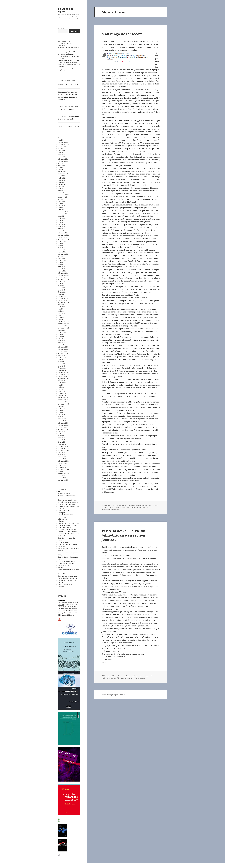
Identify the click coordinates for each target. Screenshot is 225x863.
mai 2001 (61, 472)
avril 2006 (61, 438)
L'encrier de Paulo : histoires (67, 532)
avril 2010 (61, 338)
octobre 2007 (62, 402)
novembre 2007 (63, 400)
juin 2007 (61, 410)
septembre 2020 (63, 148)
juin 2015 (61, 220)
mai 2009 (61, 362)
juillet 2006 (62, 434)
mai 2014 (61, 246)
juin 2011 (61, 309)
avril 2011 (61, 313)
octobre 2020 (62, 146)
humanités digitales (64, 527)
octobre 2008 (62, 377)
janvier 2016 (62, 210)
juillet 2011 (62, 307)
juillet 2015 (62, 218)
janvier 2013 (62, 271)
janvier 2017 (62, 193)
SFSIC (143, 267)
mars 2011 (61, 315)
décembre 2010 (63, 322)
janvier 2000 (62, 478)
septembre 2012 (63, 279)
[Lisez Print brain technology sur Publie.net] (59, 855)
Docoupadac (62, 513)
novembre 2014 (63, 235)
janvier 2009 (62, 370)
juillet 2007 (62, 408)
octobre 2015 (62, 214)
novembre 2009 (63, 349)
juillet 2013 (62, 260)
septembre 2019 (63, 163)
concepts (104, 507)
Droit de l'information (65, 515)
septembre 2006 (63, 429)
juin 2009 (61, 360)
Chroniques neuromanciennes (68, 502)
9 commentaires (140, 678)
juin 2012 (61, 284)
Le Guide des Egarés (65, 10)
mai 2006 (61, 436)
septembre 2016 (63, 199)
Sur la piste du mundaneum (67, 578)
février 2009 (62, 368)
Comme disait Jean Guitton (67, 504)
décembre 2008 (63, 372)
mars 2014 (61, 248)
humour (110, 507)
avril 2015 (61, 224)
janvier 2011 (62, 319)
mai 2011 (61, 311)
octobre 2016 (62, 197)
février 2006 (62, 442)
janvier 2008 (62, 396)
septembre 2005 (63, 450)
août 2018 (61, 176)
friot (118, 678)
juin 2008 (61, 385)
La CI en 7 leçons (63, 536)
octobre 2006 (62, 427)
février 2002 (62, 467)
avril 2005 (61, 453)
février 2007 (62, 419)
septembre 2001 (63, 469)
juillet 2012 (62, 281)
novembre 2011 (63, 298)
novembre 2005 (63, 448)
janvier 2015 (62, 231)
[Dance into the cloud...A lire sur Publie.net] (62, 830)
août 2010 (61, 330)
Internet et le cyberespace (67, 530)
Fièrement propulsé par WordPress (113, 695)
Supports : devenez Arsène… (67, 576)
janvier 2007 (62, 421)
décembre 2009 (63, 347)
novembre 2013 (63, 254)
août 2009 (61, 355)
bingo (156, 505)
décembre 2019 (63, 159)
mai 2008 (61, 387)
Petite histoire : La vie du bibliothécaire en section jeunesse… (123, 535)
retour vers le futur (64, 565)
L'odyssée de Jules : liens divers (68, 534)
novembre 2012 (63, 275)
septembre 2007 (63, 404)
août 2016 (61, 201)
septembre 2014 (63, 239)
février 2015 (62, 229)
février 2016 (62, 208)
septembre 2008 (63, 379)
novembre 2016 (63, 195)
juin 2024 (61, 140)
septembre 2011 (63, 303)
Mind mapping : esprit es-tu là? (68, 544)
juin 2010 (61, 334)
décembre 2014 (63, 233)
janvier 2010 (62, 345)
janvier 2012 (62, 294)
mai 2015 (61, 222)
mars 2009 (61, 366)
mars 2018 (61, 180)
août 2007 (61, 406)
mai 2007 (61, 412)
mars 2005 (61, 455)
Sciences (61, 568)
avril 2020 (61, 155)
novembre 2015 (63, 212)
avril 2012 (61, 288)
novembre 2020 (63, 144)
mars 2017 (61, 189)
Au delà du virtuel (64, 494)
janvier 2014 (62, 252)
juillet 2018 (62, 178)
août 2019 (61, 165)
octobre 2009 (62, 351)
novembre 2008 (63, 374)
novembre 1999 (63, 480)
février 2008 (62, 393)
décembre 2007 (63, 398)
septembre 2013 (63, 256)
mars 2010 (61, 341)
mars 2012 (61, 290)
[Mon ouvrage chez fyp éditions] (59, 821)
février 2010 (62, 343)
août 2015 (61, 216)
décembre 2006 (63, 423)
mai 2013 (61, 265)
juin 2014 (61, 243)
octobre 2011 (62, 300)
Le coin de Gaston (64, 542)
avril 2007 (61, 415)
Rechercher (62, 28)
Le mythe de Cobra (73, 85)
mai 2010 (61, 336)
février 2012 (62, 292)
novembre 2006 (63, 425)
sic (147, 507)
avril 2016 (61, 205)
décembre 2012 (63, 273)
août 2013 (61, 258)
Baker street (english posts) (67, 500)
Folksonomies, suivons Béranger (69, 523)
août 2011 (61, 305)
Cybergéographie (64, 511)
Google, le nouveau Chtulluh (67, 525)
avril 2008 (61, 389)
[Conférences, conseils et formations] (69, 629)
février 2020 (62, 157)
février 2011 (62, 317)
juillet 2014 (62, 241)
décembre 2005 (63, 446)
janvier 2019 (62, 170)
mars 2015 (61, 227)
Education (61, 521)
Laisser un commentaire (111, 510)
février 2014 (62, 250)
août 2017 (61, 186)
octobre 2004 (62, 463)
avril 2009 (61, 364)
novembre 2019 (63, 161)
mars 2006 (61, 440)
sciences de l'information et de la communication (130, 507)
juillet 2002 (62, 465)
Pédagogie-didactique (65, 555)
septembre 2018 (63, 174)
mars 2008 (61, 391)
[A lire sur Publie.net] (62, 845)
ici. (138, 295)
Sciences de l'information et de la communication (135, 505)
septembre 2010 (63, 328)
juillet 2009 (62, 358)
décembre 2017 (63, 184)
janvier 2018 (62, 182)
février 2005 (62, 457)
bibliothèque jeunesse (109, 678)
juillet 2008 (62, 383)
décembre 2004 (63, 461)
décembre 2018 (63, 172)
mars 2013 (61, 269)
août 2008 (61, 381)
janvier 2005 (62, 459)
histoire (123, 678)
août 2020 (61, 151)
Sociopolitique (63, 574)
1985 (59, 492)
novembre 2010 (63, 324)
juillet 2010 (62, 332)
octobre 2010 (62, 326)
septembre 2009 (63, 353)
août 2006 (61, 431)
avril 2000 (61, 476)
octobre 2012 (62, 277)
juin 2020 (61, 153)
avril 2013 (61, 267)
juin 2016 (61, 203)
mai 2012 (61, 286)
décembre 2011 (63, 296)
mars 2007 (61, 417)
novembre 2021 (63, 142)
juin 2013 (61, 262)
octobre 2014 (62, 237)
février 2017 (62, 191)
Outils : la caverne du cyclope (68, 553)
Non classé (61, 546)
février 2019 (62, 167)
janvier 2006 (62, 444)
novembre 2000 (63, 474)
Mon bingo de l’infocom (122, 34)
